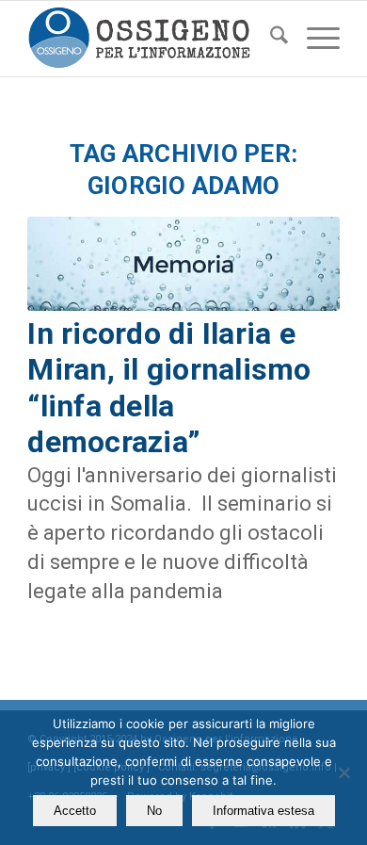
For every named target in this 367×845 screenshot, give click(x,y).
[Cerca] (269, 38)
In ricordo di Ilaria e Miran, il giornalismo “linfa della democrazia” (169, 388)
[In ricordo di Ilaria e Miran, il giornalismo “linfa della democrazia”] (183, 264)
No (154, 811)
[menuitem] (269, 38)
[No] (343, 772)
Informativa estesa (263, 811)
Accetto (75, 811)
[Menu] (314, 38)
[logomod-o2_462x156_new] (152, 38)
